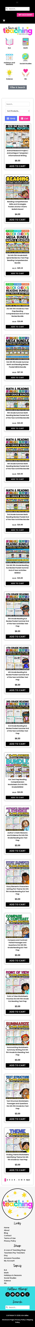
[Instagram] (7, 1294)
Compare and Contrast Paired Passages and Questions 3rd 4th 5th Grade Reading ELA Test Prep (17, 945)
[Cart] (4, 20)
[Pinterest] (17, 1294)
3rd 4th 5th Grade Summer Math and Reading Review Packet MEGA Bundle (17, 364)
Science (9, 79)
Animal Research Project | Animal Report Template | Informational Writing (17, 153)
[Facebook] (12, 1294)
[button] (17, 2)
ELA (9, 48)
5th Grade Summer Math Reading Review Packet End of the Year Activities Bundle (17, 415)
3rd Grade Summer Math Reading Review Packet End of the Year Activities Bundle (17, 517)
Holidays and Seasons (9, 63)
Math (25, 48)
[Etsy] (27, 1294)
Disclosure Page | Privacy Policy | (14, 1320)
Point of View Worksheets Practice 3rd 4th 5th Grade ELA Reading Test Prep (17, 998)
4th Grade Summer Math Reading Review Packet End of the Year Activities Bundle (17, 466)
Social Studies (26, 63)
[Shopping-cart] (22, 1294)
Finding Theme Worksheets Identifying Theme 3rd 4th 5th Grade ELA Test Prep (17, 1157)
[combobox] (17, 9)
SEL (25, 79)
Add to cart (17, 166)
